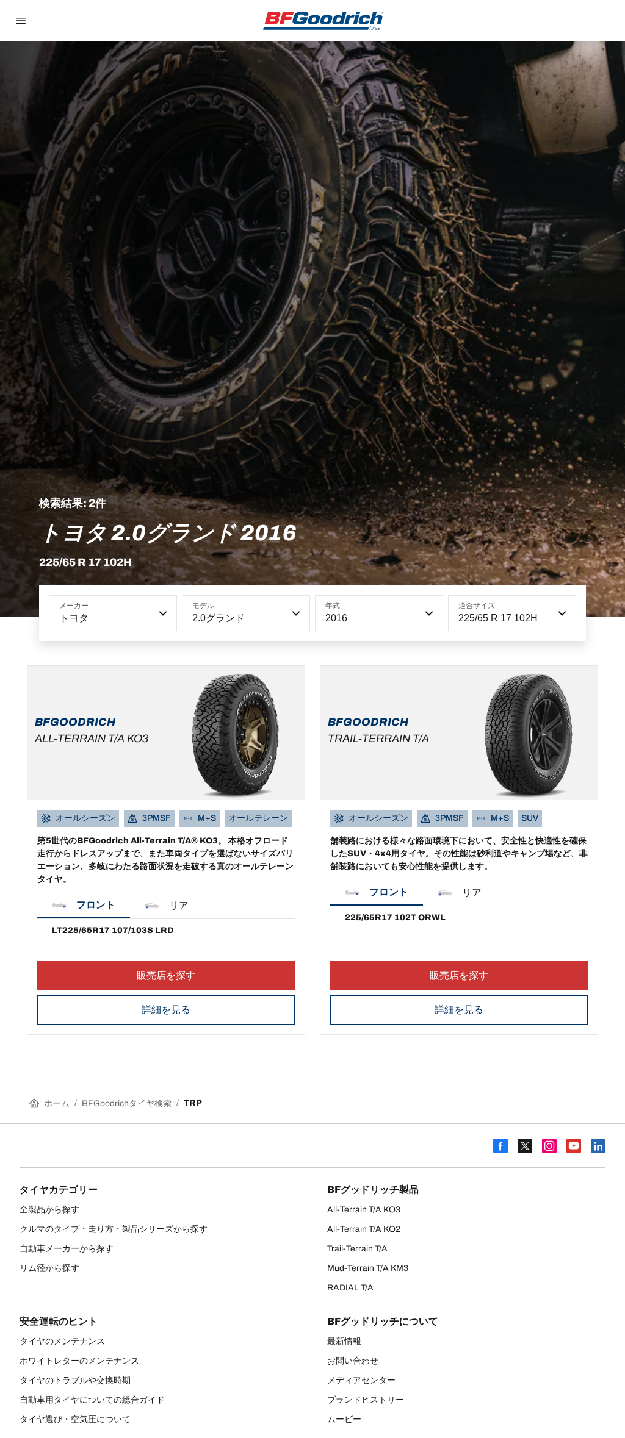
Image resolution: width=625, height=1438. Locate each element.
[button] (162, 613)
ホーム (57, 1103)
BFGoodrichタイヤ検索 (127, 1103)
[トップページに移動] (323, 21)
